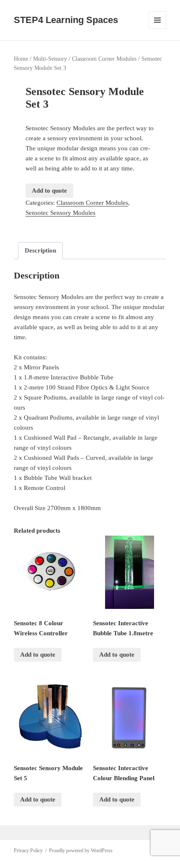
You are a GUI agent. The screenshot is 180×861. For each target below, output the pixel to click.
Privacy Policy (28, 850)
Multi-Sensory (50, 59)
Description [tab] (40, 250)
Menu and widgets (157, 28)
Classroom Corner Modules (104, 59)
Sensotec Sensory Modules (60, 212)
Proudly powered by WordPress (81, 850)
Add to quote (49, 190)
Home (21, 59)
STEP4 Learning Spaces (66, 20)
